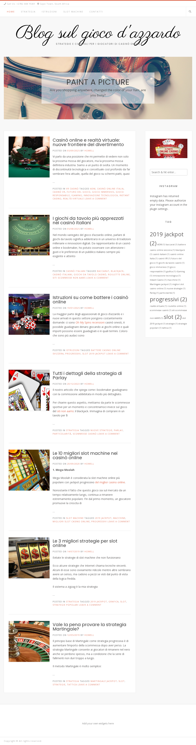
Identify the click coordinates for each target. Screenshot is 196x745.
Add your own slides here (104, 59)
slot (123, 601)
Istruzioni (49, 11)
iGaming (76, 195)
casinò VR (59, 191)
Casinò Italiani (76, 271)
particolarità (62, 433)
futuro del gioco (79, 191)
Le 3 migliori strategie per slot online (85, 543)
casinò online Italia (110, 188)
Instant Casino (158, 280)
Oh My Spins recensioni (90, 322)
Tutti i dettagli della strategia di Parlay (87, 375)
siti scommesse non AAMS (69, 277)
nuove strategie (101, 430)
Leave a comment (96, 198)
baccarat (103, 271)
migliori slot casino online (71, 521)
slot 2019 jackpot (94, 353)
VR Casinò (72, 188)
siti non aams (65, 411)
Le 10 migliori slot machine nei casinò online (85, 455)
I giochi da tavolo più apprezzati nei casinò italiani (88, 220)
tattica (72, 684)
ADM (93, 188)
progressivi (73, 353)
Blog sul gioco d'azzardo (98, 33)
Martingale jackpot (104, 681)
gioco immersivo (103, 191)
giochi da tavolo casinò (90, 274)
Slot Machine (73, 11)
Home (11, 11)
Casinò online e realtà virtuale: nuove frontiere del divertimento (88, 142)
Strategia (28, 11)
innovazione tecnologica (101, 195)
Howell (89, 150)
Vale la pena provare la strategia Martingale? (89, 627)
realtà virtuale (73, 198)
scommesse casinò (85, 433)
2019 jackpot (103, 518)
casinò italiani (62, 274)
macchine (119, 518)
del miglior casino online (110, 482)
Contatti (96, 11)
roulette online (119, 274)
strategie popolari (65, 604)
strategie (59, 684)
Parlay (118, 430)
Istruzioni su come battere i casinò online (90, 299)
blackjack (117, 271)
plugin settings (159, 209)
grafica (114, 601)
